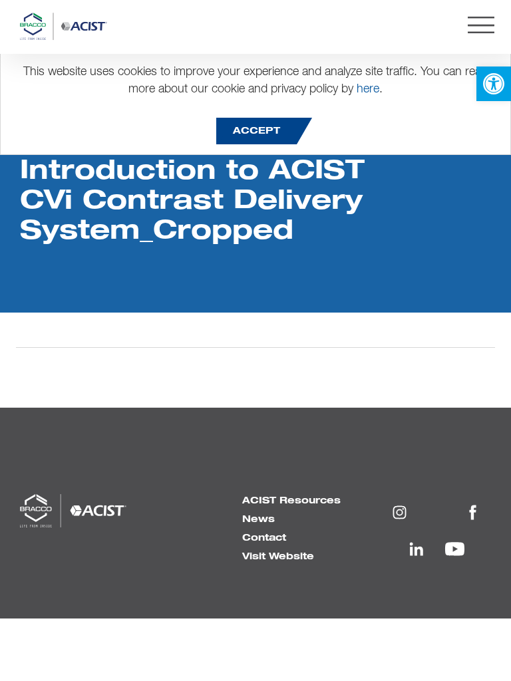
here (368, 89)
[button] (493, 84)
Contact (264, 538)
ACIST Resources (291, 500)
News (258, 519)
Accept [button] (256, 131)
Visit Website (278, 556)
